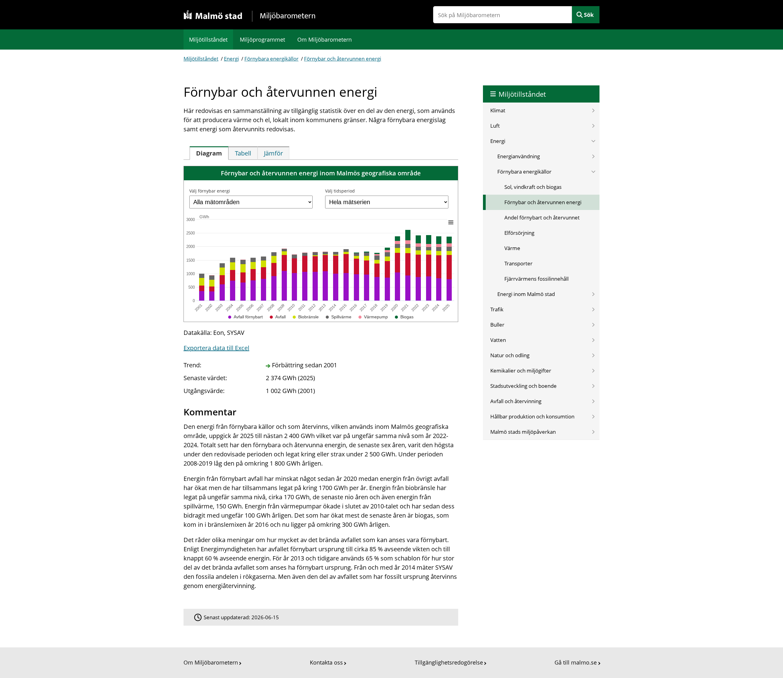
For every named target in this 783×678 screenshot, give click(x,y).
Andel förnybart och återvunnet (542, 217)
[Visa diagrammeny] (451, 222)
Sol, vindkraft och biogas (533, 186)
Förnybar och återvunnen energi (342, 58)
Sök (589, 14)
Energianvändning (518, 156)
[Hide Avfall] (278, 316)
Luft (495, 125)
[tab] (209, 153)
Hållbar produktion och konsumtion (532, 416)
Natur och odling (509, 355)
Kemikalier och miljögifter (520, 370)
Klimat (497, 110)
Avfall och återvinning (515, 401)
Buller (497, 324)
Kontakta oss (326, 662)
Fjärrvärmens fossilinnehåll (536, 278)
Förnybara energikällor (271, 58)
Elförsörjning (519, 232)
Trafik (496, 309)
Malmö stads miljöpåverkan (523, 431)
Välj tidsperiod (340, 191)
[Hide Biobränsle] (306, 316)
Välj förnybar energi (209, 191)
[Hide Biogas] (404, 316)
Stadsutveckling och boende (523, 385)
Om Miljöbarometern (324, 39)
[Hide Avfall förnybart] (245, 316)
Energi (231, 58)
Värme (512, 248)
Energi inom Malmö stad (526, 294)
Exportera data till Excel (216, 348)
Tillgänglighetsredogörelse (449, 662)
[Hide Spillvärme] (338, 316)
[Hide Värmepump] (373, 316)
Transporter (518, 263)
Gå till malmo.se (576, 662)
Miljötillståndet (208, 39)
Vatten (498, 339)
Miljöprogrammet (262, 39)
